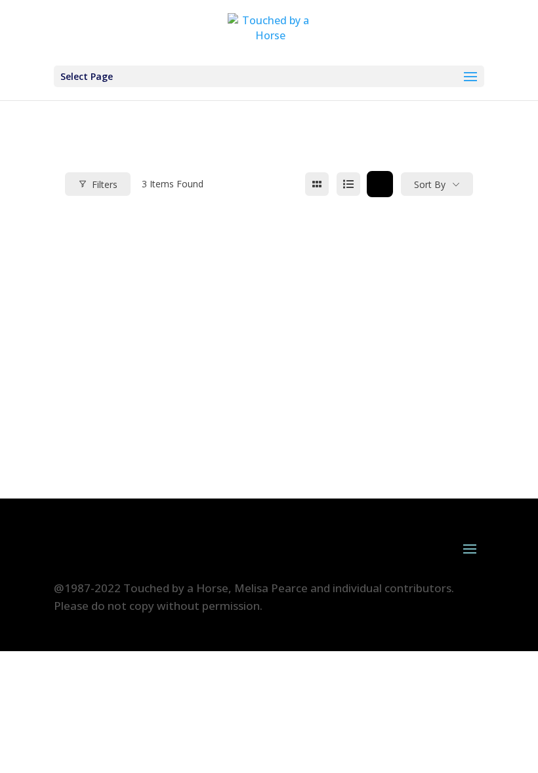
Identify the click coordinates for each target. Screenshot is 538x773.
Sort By (429, 184)
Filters (104, 184)
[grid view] (317, 184)
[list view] (348, 184)
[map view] (380, 184)
